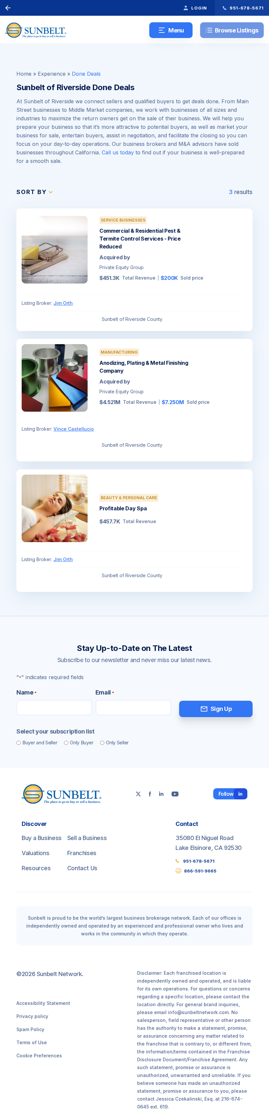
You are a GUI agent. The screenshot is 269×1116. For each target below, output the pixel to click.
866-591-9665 (200, 870)
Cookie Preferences (39, 1055)
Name (26, 692)
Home (23, 73)
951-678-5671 (199, 861)
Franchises (81, 853)
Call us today (118, 152)
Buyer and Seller (39, 742)
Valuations (35, 853)
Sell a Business (87, 837)
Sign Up (216, 709)
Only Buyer (81, 742)
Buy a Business (42, 837)
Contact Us (82, 868)
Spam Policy (30, 1029)
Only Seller (117, 742)
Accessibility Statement (43, 1003)
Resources (36, 868)
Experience (52, 73)
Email (104, 692)
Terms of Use (31, 1042)
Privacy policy (32, 1016)
